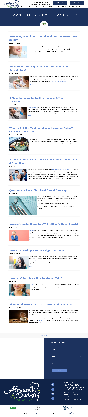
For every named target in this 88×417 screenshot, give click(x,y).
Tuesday (66, 396)
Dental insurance (34, 137)
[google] (52, 384)
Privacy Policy (45, 413)
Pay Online (76, 2)
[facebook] (52, 389)
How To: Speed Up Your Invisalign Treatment (36, 250)
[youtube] (52, 394)
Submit (59, 370)
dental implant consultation (59, 81)
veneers (40, 320)
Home (22, 6)
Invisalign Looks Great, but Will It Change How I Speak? (43, 224)
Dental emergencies (33, 107)
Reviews (71, 6)
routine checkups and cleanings (60, 169)
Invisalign (31, 230)
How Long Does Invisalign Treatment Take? (35, 278)
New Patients (47, 6)
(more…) (30, 54)
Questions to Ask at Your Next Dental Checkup (38, 190)
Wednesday (67, 397)
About (28, 6)
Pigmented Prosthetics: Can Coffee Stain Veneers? (40, 304)
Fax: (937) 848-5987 (74, 388)
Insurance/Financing (61, 6)
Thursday (66, 399)
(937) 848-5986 (40, 2)
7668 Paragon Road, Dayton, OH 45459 (40, 4)
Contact (78, 6)
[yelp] (52, 398)
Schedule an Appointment (60, 3)
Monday (66, 394)
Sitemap (38, 413)
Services (36, 6)
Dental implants (51, 46)
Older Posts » (44, 335)
